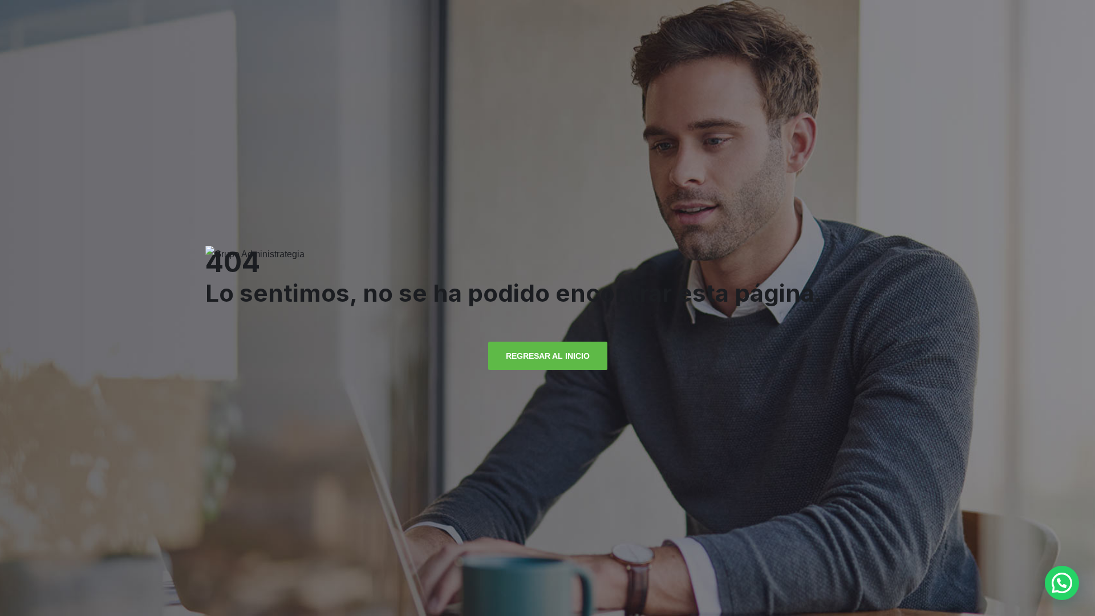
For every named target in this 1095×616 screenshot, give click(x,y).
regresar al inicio (548, 355)
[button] (1062, 583)
